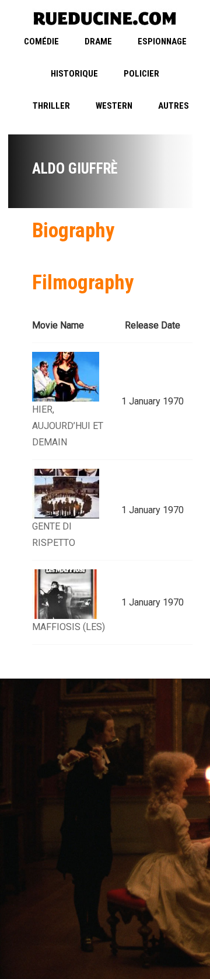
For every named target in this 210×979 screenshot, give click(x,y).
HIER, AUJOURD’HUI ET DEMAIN (67, 426)
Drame (98, 41)
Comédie (41, 41)
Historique (74, 73)
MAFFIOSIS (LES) (68, 626)
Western (114, 106)
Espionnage (162, 41)
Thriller (51, 106)
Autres (173, 106)
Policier (141, 73)
